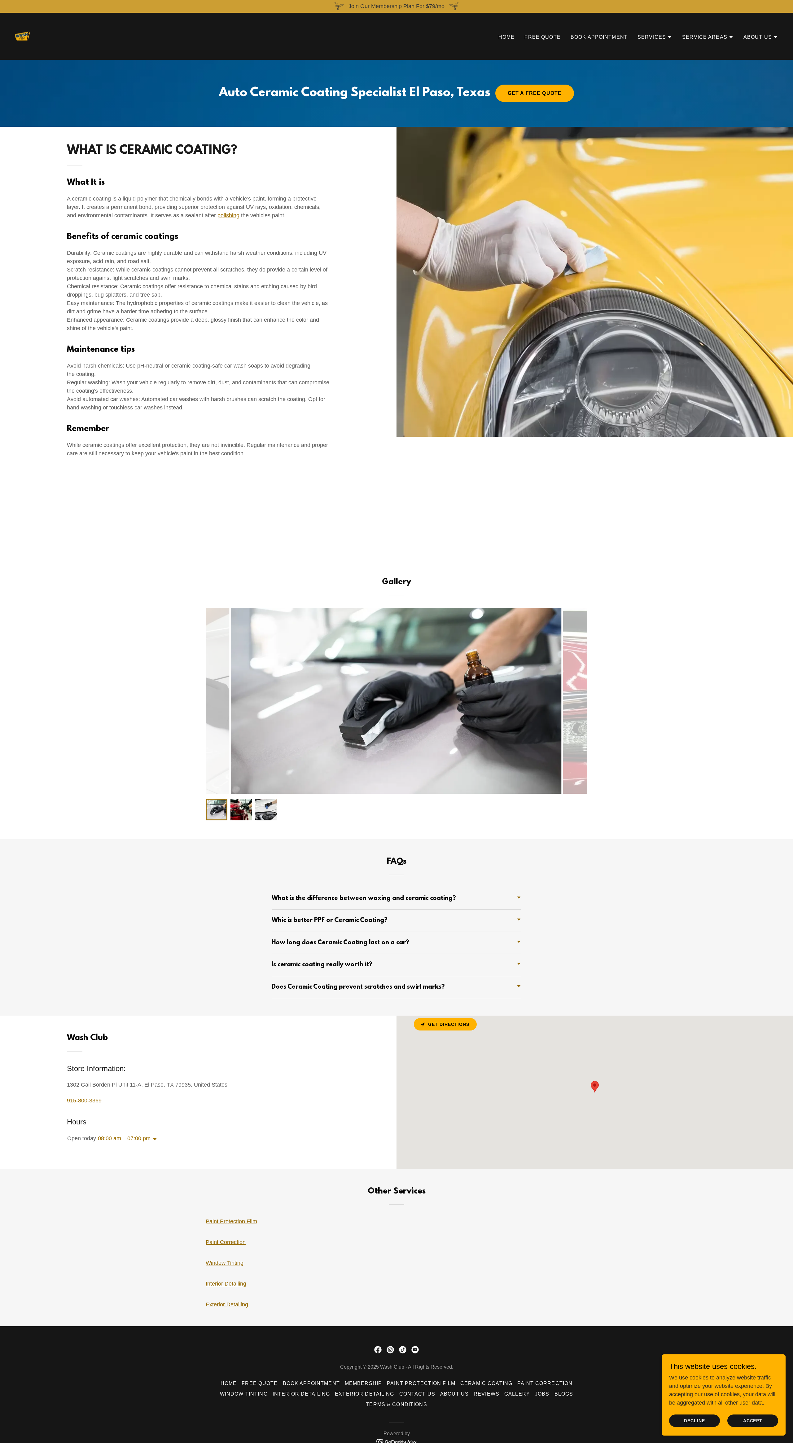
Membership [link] (363, 1383)
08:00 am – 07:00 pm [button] (124, 1138)
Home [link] (506, 37)
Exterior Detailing (227, 1304)
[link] (22, 36)
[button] (654, 37)
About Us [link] (454, 1394)
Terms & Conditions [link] (396, 1404)
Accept (753, 1420)
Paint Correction (226, 1242)
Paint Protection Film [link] (421, 1383)
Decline (694, 1420)
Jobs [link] (542, 1394)
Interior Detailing (226, 1284)
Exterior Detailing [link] (364, 1394)
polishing (228, 215)
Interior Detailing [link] (301, 1394)
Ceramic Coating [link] (486, 1383)
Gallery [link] (517, 1394)
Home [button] (229, 1383)
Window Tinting (224, 1263)
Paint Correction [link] (544, 1383)
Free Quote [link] (542, 37)
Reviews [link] (486, 1394)
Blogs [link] (563, 1394)
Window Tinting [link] (244, 1394)
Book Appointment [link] (599, 37)
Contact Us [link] (417, 1394)
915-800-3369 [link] (84, 1100)
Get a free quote (535, 93)
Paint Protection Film (231, 1221)
